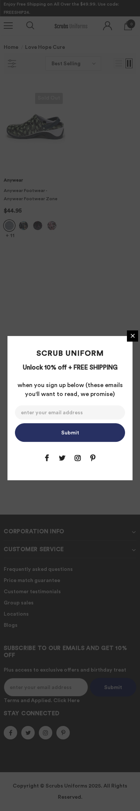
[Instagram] (77, 457)
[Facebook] (47, 457)
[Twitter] (62, 457)
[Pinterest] (93, 457)
